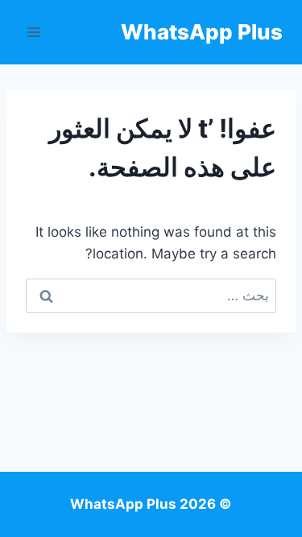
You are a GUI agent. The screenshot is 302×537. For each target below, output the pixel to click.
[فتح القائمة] (34, 31)
